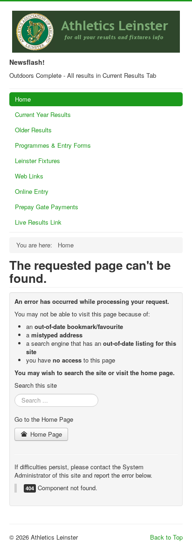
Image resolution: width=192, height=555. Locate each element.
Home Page (45, 434)
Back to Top (166, 537)
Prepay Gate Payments (46, 206)
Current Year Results (43, 114)
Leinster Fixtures (37, 160)
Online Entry (31, 191)
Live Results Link (38, 222)
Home (23, 99)
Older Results (33, 129)
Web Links (29, 175)
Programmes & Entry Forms (53, 145)
